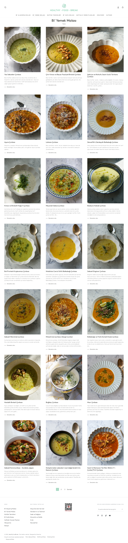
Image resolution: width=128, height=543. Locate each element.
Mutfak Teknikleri (10, 514)
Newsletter (34, 523)
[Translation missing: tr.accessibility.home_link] (64, 7)
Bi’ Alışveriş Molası (10, 509)
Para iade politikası (31, 537)
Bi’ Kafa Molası (9, 517)
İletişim (6, 525)
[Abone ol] (123, 509)
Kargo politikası (10, 539)
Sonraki (69, 489)
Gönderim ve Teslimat (37, 511)
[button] (5, 7)
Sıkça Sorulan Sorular (37, 509)
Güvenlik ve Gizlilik (36, 517)
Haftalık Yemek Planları (12, 520)
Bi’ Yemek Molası (9, 511)
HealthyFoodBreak (13, 534)
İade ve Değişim (35, 514)
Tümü (64, 24)
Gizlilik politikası (41, 537)
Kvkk (31, 520)
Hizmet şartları (51, 537)
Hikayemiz (7, 523)
